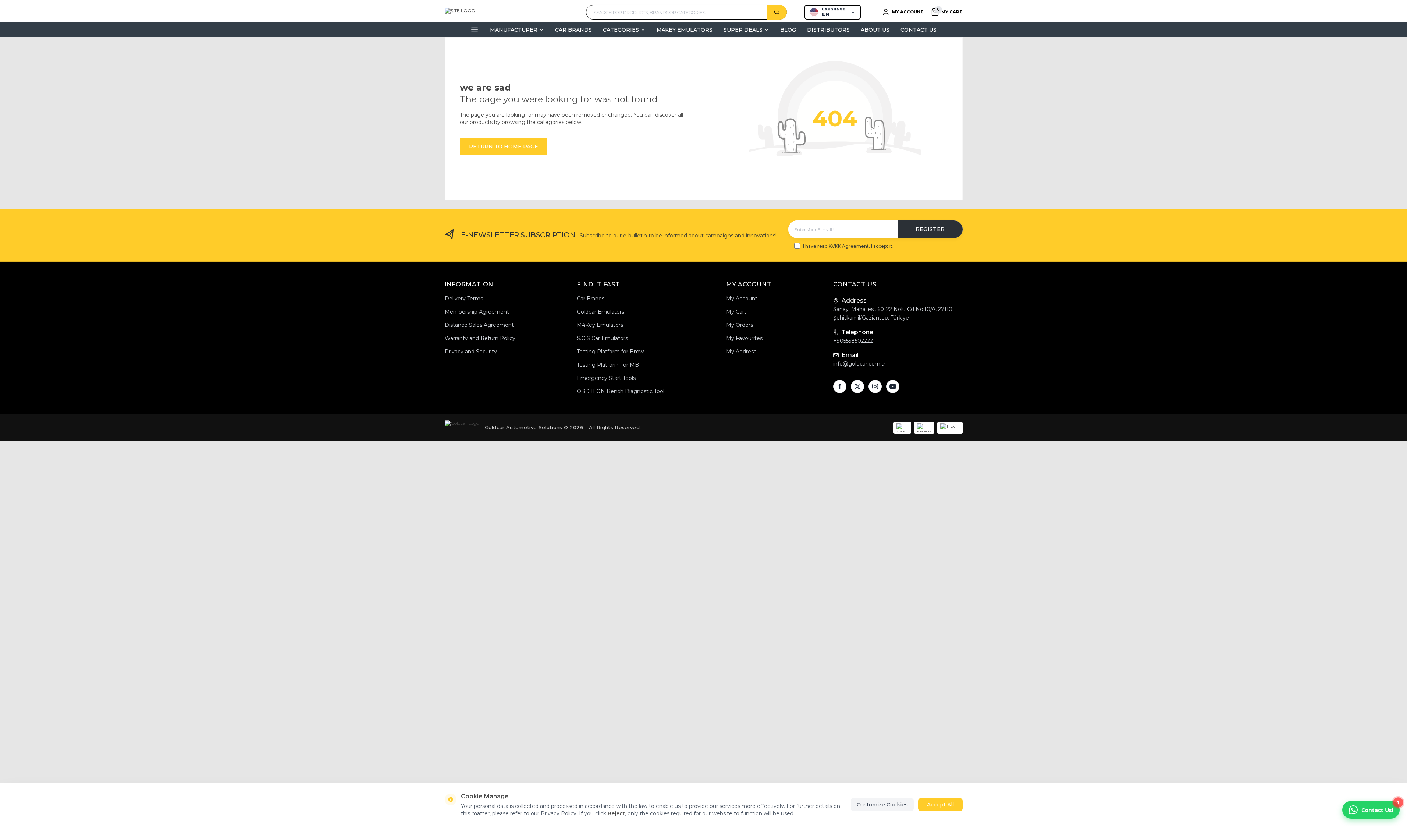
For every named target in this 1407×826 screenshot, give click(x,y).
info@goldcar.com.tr (859, 363)
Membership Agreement (477, 311)
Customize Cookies (882, 804)
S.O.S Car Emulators (602, 338)
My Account (741, 298)
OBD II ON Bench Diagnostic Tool (620, 391)
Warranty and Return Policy (480, 338)
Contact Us (918, 30)
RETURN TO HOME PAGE (503, 146)
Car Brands (573, 30)
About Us (875, 30)
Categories (621, 30)
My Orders (739, 325)
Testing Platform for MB (608, 364)
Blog (788, 30)
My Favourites (744, 338)
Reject (616, 813)
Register (930, 229)
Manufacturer (513, 30)
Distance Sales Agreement (479, 325)
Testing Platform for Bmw (610, 351)
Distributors (828, 30)
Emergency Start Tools (606, 378)
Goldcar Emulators (600, 311)
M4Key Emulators (685, 30)
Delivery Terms (464, 298)
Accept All (940, 804)
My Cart (736, 311)
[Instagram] (875, 386)
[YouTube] (892, 386)
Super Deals (743, 30)
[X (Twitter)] (857, 386)
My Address (741, 351)
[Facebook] (839, 386)
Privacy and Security (471, 351)
